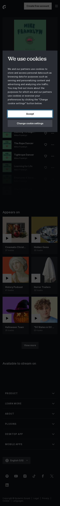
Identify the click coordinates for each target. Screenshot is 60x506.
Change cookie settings (30, 123)
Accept (30, 113)
